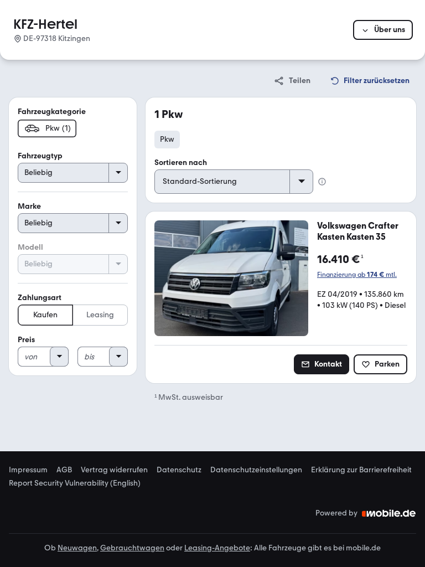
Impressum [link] (28, 470)
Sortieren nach (180, 162)
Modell (30, 247)
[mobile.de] (389, 513)
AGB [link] (64, 470)
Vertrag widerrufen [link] (114, 470)
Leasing (100, 314)
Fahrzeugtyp (40, 156)
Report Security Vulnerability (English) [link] (75, 483)
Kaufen (45, 314)
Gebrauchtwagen (132, 548)
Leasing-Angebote (217, 548)
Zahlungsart (39, 297)
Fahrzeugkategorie (52, 111)
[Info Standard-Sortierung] (322, 181)
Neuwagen (77, 548)
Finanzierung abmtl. (357, 275)
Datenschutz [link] (179, 470)
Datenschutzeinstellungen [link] (256, 470)
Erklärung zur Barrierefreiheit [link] (361, 470)
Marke (29, 206)
